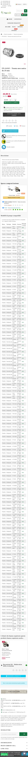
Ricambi (4, 7)
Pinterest (23, 126)
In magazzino (5, 76)
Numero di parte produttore (10, 78)
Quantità (6, 99)
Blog (10, 5)
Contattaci (4, 5)
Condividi (10, 126)
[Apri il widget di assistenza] (24, 753)
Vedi (23, 227)
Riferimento (4, 75)
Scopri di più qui (10, 755)
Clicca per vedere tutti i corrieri (14, 114)
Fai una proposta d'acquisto (11, 130)
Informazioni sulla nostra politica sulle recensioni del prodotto (13, 678)
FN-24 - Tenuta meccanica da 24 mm (12, 207)
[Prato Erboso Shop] (6, 12)
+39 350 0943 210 (6, 1)
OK (24, 734)
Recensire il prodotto (13, 676)
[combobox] (21, 10)
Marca (3, 73)
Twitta (17, 126)
